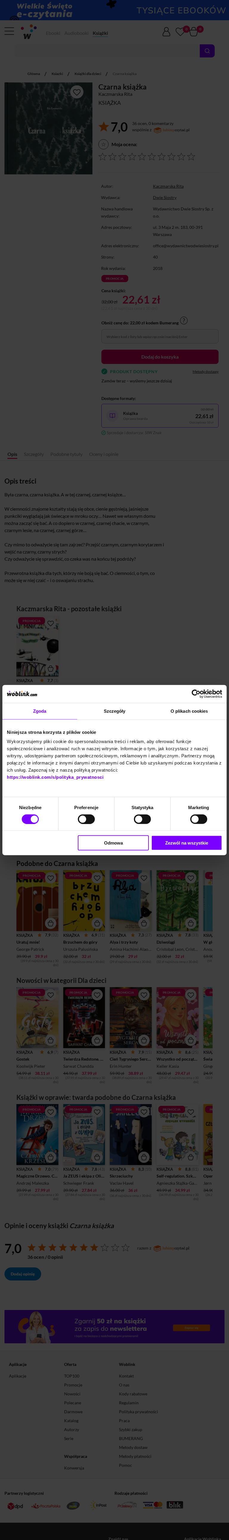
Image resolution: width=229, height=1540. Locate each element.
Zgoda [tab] (40, 710)
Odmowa (113, 842)
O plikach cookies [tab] (189, 710)
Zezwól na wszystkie (186, 842)
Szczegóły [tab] (115, 710)
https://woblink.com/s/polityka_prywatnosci (55, 777)
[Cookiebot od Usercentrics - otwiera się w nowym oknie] (196, 693)
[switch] (86, 819)
